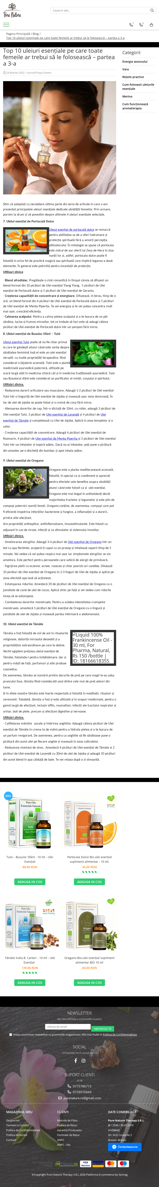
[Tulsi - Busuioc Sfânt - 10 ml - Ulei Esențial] (30, 822)
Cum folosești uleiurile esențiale (138, 87)
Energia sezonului (134, 61)
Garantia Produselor (69, 1130)
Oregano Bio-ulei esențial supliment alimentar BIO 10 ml (89, 960)
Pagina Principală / (19, 34)
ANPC (60, 1140)
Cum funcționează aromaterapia (135, 106)
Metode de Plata (67, 1120)
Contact (11, 1140)
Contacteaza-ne (127, 1146)
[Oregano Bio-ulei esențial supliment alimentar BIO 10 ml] (89, 924)
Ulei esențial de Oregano (84, 542)
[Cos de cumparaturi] (151, 25)
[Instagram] (83, 1060)
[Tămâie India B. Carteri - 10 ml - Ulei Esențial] (30, 924)
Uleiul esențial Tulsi (16, 342)
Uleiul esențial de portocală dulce (71, 230)
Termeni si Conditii (17, 1125)
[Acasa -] (24, 10)
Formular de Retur (68, 1135)
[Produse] (6, 26)
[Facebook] (75, 1060)
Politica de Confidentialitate (120, 1034)
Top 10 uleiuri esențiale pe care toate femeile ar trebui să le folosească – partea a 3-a (65, 38)
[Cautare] (152, 10)
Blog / (37, 34)
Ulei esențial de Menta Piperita (56, 438)
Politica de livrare (16, 1135)
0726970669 (82, 1092)
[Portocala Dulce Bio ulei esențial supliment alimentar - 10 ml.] (89, 822)
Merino (127, 96)
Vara (125, 69)
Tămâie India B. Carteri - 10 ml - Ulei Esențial (30, 960)
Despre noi (12, 1120)
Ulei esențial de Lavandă (62, 414)
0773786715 (82, 1086)
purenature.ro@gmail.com (82, 1098)
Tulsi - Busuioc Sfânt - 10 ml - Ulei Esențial (29, 859)
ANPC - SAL (64, 1145)
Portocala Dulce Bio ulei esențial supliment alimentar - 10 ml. (89, 859)
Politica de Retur (67, 1125)
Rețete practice (133, 77)
